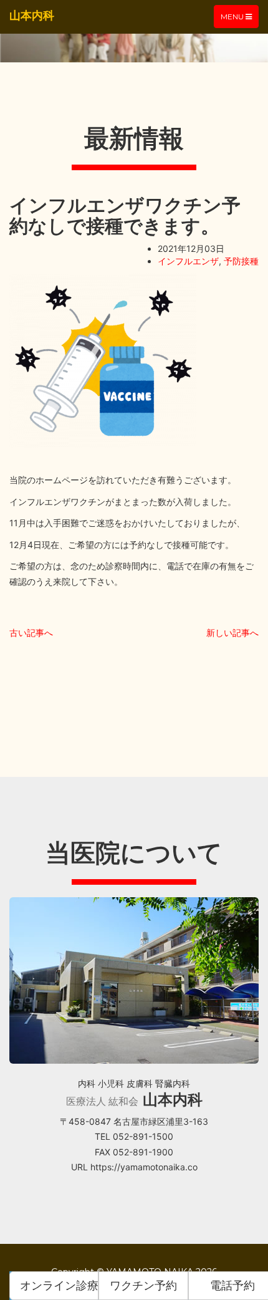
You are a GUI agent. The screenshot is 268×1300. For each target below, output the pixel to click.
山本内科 (31, 15)
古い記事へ (31, 632)
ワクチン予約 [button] (143, 1285)
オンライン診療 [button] (59, 1285)
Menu (239, 19)
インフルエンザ (188, 261)
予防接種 (241, 261)
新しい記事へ (232, 632)
